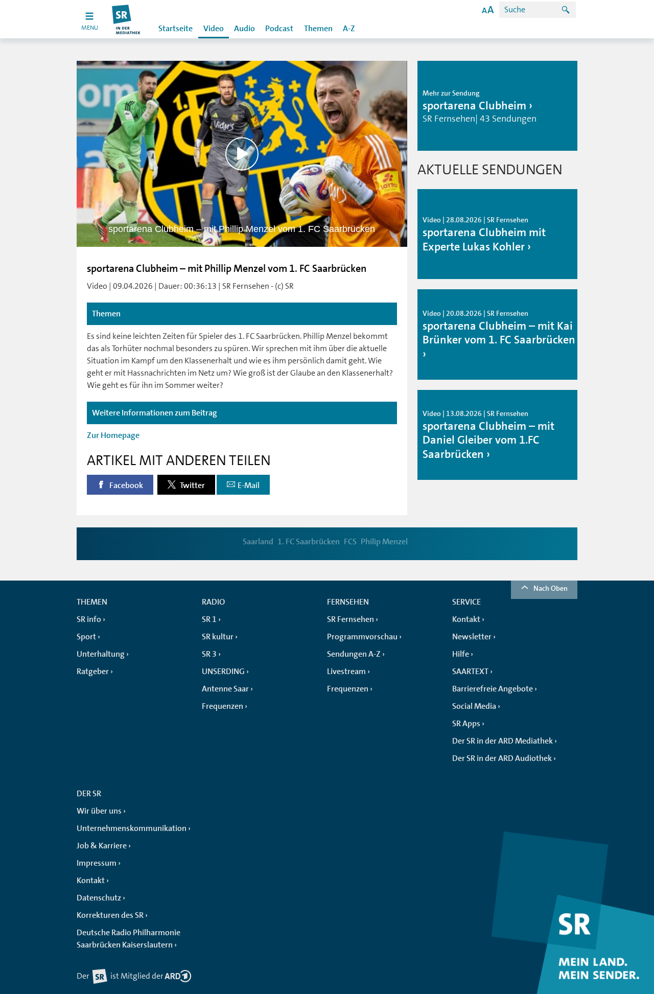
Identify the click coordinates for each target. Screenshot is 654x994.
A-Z (349, 29)
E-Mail (249, 485)
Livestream (346, 671)
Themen (318, 29)
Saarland (258, 542)
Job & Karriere (102, 846)
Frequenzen (222, 706)
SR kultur (217, 637)
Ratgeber (93, 671)
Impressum (96, 863)
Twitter (191, 485)
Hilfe (460, 654)
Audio (244, 29)
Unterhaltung (101, 654)
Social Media (474, 706)
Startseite (175, 29)
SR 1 (209, 619)
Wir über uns (99, 811)
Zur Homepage (113, 435)
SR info (89, 619)
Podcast (279, 29)
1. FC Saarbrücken (308, 542)
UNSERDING (223, 671)
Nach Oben (550, 588)
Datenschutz (99, 898)
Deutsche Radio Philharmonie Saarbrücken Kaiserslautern (128, 939)
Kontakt (466, 619)
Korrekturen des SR (110, 915)
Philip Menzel (384, 542)
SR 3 (209, 654)
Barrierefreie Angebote (492, 689)
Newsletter (472, 637)
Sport (86, 637)
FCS (350, 542)
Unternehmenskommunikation (131, 828)
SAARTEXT (470, 671)
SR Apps (466, 724)
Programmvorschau (362, 637)
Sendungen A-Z (354, 654)
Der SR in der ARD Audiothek (502, 758)
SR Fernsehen (350, 619)
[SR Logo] (126, 19)
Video (213, 29)
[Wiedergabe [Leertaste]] (242, 153)
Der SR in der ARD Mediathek (502, 741)
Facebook (125, 485)
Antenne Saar (225, 689)
